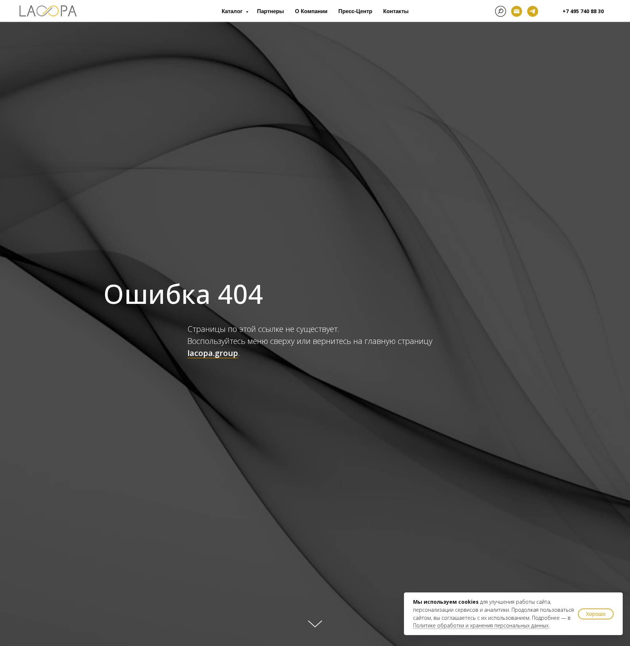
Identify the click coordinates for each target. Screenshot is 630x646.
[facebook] (500, 11)
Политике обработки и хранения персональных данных (481, 625)
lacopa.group (212, 352)
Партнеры (270, 11)
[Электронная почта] (516, 11)
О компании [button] (311, 11)
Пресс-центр (355, 11)
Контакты (396, 11)
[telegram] (532, 11)
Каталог (233, 11)
